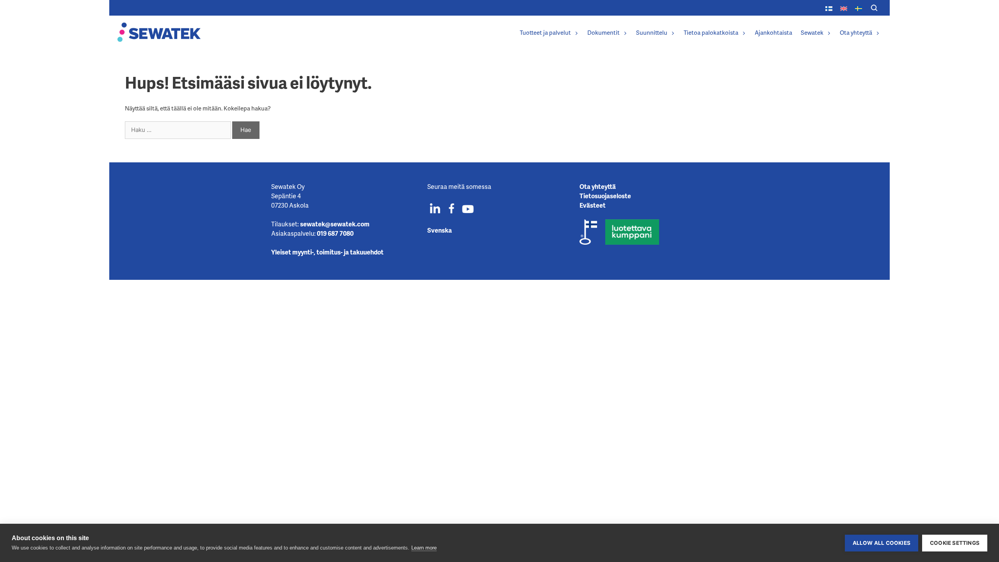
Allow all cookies (881, 543)
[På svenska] (858, 7)
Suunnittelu (651, 32)
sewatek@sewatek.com (335, 223)
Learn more (424, 548)
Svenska (439, 230)
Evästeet (592, 205)
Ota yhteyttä (856, 32)
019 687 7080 (335, 233)
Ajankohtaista (773, 32)
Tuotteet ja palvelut (545, 32)
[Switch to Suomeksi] (828, 7)
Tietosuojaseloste (605, 195)
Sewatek (812, 32)
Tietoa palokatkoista (711, 32)
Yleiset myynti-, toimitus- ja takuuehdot (327, 251)
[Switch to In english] (843, 7)
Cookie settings (954, 543)
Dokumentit (603, 32)
